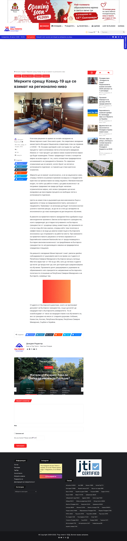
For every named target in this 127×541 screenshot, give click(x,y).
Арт (80, 485)
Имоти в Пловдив (72, 504)
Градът (23, 71)
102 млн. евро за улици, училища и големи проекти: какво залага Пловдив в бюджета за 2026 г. (105, 145)
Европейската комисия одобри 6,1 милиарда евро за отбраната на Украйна (106, 115)
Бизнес (89, 485)
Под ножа (103, 513)
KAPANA (121, 26)
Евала (69, 494)
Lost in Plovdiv (109, 26)
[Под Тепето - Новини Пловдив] (13, 29)
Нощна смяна (71, 510)
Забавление (91, 494)
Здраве (96, 26)
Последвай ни (51, 476)
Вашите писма (83, 488)
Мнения (38, 76)
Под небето (91, 513)
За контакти (18, 473)
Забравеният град (72, 498)
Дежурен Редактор (34, 344)
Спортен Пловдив (72, 520)
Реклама (17, 467)
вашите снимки (71, 526)
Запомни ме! (19, 433)
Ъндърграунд (97, 523)
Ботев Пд (99, 485)
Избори (70, 501)
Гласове (94, 491)
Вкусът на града (97, 488)
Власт (69, 491)
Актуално (71, 485)
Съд (84, 520)
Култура (70, 507)
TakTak (16, 470)
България (70, 488)
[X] (32, 349)
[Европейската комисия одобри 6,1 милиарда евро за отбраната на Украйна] (93, 112)
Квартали (85, 504)
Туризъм (104, 520)
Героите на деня (81, 491)
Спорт (94, 517)
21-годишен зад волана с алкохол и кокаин (49, 376)
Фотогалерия (71, 523)
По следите (70, 517)
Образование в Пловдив (88, 510)
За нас (16, 464)
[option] (48, 376)
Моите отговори (93, 507)
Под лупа (79, 513)
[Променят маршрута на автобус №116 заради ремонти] (93, 100)
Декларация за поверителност (24, 482)
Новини (45, 26)
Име (15, 425)
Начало (17, 71)
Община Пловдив (105, 510)
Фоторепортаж (84, 523)
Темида (94, 520)
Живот (79, 494)
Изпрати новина (19, 476)
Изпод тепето (28, 76)
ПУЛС (69, 513)
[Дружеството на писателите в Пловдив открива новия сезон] (93, 128)
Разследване (83, 517)
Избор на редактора (83, 501)
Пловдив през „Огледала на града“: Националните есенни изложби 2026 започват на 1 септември (105, 84)
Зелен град (97, 498)
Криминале (49, 367)
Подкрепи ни (18, 479)
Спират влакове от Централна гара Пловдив (50, 37)
